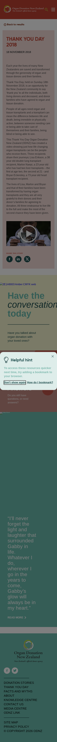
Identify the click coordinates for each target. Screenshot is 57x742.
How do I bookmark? (40, 382)
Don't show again (15, 382)
